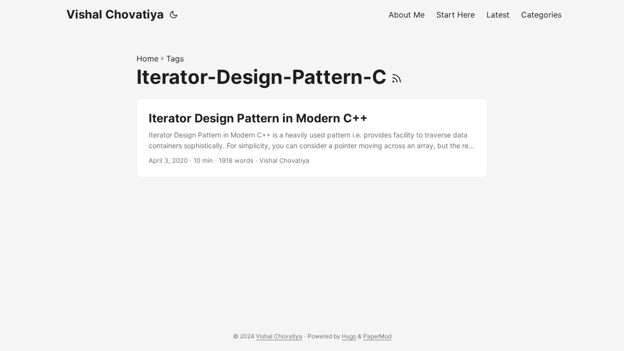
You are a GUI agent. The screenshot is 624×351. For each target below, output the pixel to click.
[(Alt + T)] (173, 14)
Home (147, 58)
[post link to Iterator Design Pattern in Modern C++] (312, 138)
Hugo (349, 336)
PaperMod (377, 336)
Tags (175, 58)
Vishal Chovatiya (115, 14)
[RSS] (396, 77)
